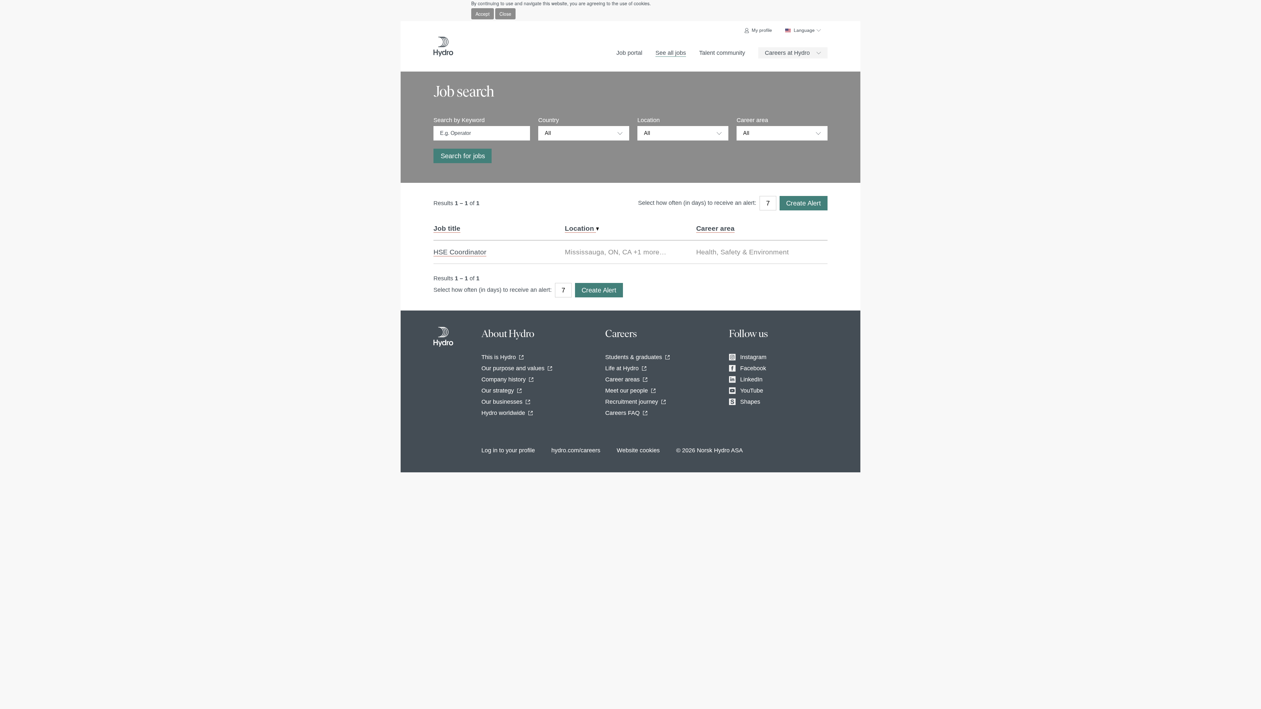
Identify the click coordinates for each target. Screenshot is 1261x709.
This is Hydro (498, 357)
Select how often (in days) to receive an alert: (697, 203)
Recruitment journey (631, 401)
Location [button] (580, 228)
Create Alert (803, 203)
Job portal (629, 53)
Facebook (753, 368)
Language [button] (804, 30)
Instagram (753, 357)
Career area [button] (715, 228)
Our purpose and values (512, 368)
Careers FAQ (622, 413)
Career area (752, 120)
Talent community (722, 53)
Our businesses (501, 401)
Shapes (750, 401)
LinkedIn (751, 379)
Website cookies (638, 450)
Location (648, 120)
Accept (483, 14)
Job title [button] (446, 228)
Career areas (622, 379)
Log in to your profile (508, 450)
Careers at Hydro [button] (787, 53)
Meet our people (626, 390)
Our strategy (497, 390)
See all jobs (670, 53)
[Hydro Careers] (443, 46)
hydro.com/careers (575, 450)
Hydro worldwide (503, 413)
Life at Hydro (622, 368)
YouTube (751, 390)
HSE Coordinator (459, 252)
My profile (762, 30)
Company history (503, 379)
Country (548, 120)
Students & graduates (633, 357)
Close (505, 14)
